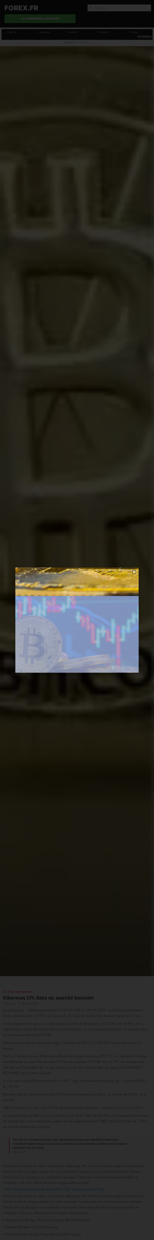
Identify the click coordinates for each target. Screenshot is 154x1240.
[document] (77, 620)
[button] (134, 571)
